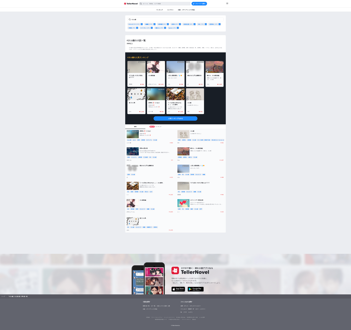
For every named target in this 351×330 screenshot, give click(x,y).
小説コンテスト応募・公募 (163, 306)
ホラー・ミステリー (200, 309)
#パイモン (145, 28)
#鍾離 (148, 24)
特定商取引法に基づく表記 (192, 317)
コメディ (190, 312)
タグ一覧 (153, 306)
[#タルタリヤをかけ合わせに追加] (142, 24)
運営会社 (194, 319)
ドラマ (185, 312)
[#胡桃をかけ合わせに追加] (137, 27)
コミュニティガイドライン (169, 317)
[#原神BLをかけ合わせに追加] (220, 24)
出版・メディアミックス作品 (150, 309)
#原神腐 (162, 24)
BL (181, 312)
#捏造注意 (188, 24)
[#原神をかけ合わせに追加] (180, 24)
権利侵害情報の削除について (161, 319)
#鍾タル (159, 28)
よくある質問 (202, 317)
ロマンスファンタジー (195, 306)
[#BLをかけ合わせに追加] (206, 24)
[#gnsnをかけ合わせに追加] (178, 27)
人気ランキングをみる (175, 118)
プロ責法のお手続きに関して (174, 319)
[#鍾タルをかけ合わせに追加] (165, 27)
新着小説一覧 (146, 306)
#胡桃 (132, 28)
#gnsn (172, 28)
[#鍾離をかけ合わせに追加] (155, 24)
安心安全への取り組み (180, 317)
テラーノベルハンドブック (156, 317)
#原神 (174, 24)
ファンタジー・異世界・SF (187, 309)
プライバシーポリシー (186, 319)
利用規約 (148, 317)
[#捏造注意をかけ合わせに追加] (195, 24)
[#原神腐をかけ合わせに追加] (168, 24)
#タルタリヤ (134, 24)
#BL (201, 24)
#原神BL (213, 24)
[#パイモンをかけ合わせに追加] (152, 27)
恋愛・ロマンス (184, 306)
